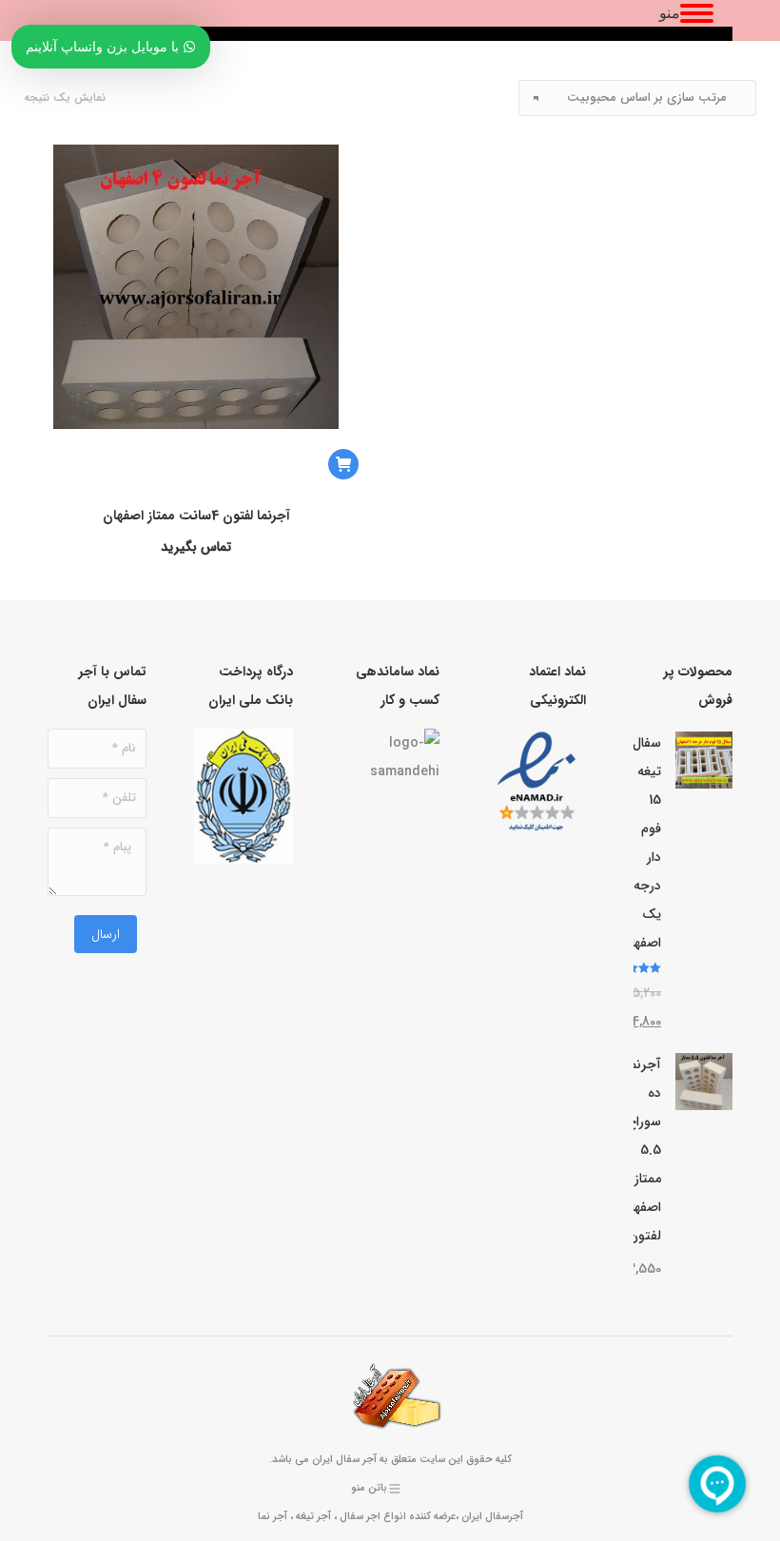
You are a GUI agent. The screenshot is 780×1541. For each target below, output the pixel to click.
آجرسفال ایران (492, 1517)
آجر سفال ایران (344, 1460)
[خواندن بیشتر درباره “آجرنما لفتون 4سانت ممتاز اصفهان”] (343, 464)
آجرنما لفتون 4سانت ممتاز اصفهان (195, 515)
